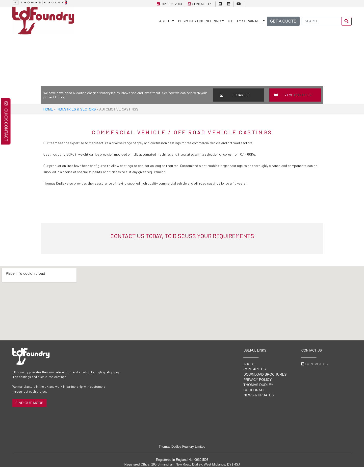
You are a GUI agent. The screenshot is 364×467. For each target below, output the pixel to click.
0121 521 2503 (171, 4)
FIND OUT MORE (29, 403)
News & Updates (258, 395)
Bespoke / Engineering (199, 21)
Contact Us (254, 369)
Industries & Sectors (76, 109)
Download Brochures (264, 374)
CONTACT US (202, 4)
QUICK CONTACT (6, 123)
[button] (238, 95)
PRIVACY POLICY (257, 380)
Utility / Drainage (245, 21)
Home (48, 109)
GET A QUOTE (283, 21)
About (165, 21)
